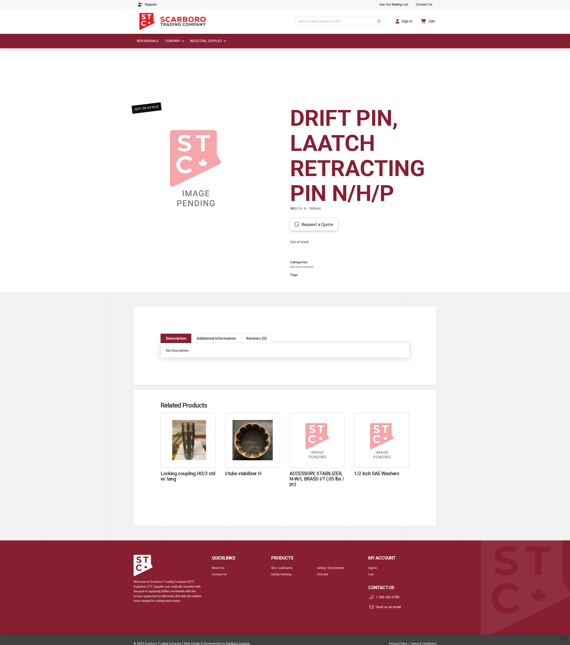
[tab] (176, 338)
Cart (371, 574)
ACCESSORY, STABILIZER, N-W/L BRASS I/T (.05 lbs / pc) (316, 479)
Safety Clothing (281, 574)
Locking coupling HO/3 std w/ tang (188, 476)
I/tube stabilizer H (243, 473)
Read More (188, 459)
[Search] (379, 21)
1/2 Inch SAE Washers (376, 473)
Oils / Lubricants (282, 568)
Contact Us (219, 574)
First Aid (322, 574)
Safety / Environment (330, 568)
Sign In (372, 568)
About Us (218, 568)
